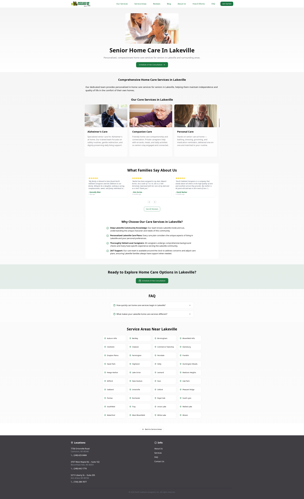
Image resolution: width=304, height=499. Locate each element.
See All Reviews (152, 209)
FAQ (213, 3)
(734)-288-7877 (80, 482)
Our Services (122, 3)
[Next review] (155, 202)
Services (158, 453)
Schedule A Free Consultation (150, 65)
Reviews (156, 3)
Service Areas (140, 3)
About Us (182, 3)
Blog (169, 3)
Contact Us (159, 461)
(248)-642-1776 (80, 468)
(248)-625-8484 (80, 455)
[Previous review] (149, 202)
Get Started (226, 4)
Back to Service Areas (153, 429)
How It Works (199, 3)
